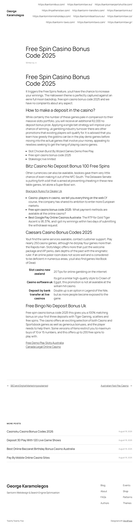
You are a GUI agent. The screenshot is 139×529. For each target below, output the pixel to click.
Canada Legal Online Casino (43, 347)
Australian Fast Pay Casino (115, 385)
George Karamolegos (15, 13)
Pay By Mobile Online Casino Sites (28, 457)
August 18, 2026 (125, 431)
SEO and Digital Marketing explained (29, 385)
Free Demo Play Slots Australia (45, 343)
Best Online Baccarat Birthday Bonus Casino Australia (41, 448)
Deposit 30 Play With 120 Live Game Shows (34, 440)
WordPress (127, 521)
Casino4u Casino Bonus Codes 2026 (30, 431)
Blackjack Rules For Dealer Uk (44, 191)
